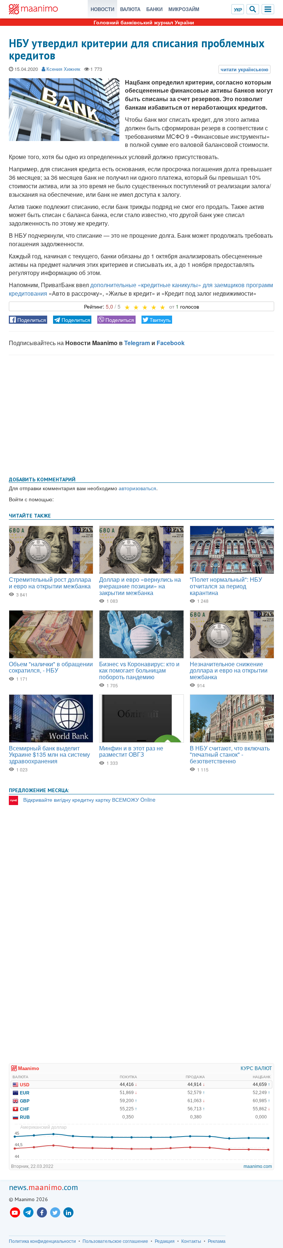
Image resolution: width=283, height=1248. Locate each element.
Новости (102, 9)
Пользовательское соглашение (115, 1241)
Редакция (165, 1241)
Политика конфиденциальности (42, 1241)
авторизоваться (137, 488)
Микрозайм (183, 9)
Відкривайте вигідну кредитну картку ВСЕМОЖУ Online (89, 799)
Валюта (130, 9)
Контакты (191, 1241)
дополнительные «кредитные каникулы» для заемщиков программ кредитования (141, 289)
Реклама (217, 1241)
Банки (154, 9)
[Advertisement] (141, 414)
